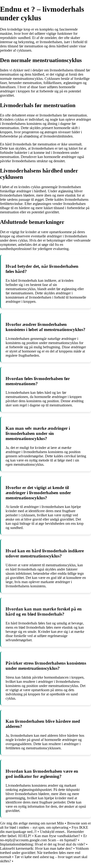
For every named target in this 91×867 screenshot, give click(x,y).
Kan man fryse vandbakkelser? (57, 836)
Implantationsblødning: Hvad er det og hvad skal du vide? (42, 844)
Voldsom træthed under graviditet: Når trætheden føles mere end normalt (44, 852)
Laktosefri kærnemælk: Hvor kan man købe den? (36, 848)
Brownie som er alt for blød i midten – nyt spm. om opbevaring (45, 825)
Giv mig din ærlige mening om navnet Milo (32, 823)
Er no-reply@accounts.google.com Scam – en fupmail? (43, 838)
